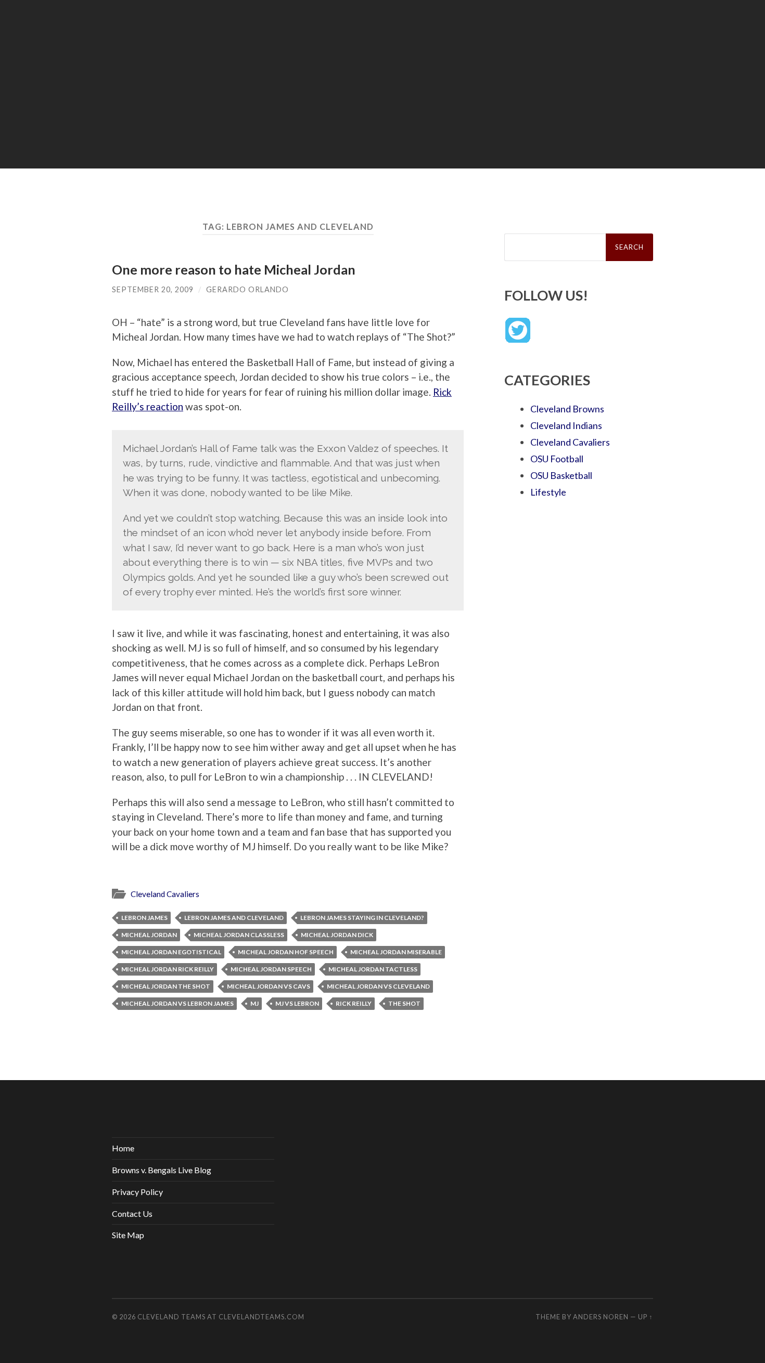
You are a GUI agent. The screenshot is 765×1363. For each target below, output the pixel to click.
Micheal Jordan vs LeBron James (177, 1003)
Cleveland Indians (566, 425)
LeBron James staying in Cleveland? (362, 917)
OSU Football (556, 458)
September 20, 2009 (153, 289)
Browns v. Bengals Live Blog (161, 1170)
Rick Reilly (354, 1003)
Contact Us (132, 1213)
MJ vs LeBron (297, 1003)
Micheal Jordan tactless (372, 969)
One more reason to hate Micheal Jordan (233, 269)
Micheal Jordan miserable (396, 952)
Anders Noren (601, 1317)
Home (123, 1148)
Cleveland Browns (567, 408)
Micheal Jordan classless (239, 935)
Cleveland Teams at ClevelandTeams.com (220, 1317)
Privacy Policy (137, 1192)
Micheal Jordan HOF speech (286, 952)
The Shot (404, 1003)
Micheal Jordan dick (337, 935)
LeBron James (144, 917)
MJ (254, 1003)
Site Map (128, 1235)
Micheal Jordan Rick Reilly (167, 969)
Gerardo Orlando (247, 289)
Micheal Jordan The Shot (165, 986)
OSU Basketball (561, 475)
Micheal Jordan (149, 935)
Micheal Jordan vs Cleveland (378, 986)
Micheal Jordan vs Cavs (268, 986)
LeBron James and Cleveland (234, 917)
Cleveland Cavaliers (165, 894)
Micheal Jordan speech (271, 969)
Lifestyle (548, 492)
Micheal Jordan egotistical (171, 952)
